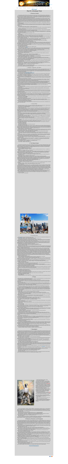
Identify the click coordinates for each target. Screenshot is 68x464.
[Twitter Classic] (50, 456)
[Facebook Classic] (49, 456)
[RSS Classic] (52, 456)
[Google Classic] (51, 456)
